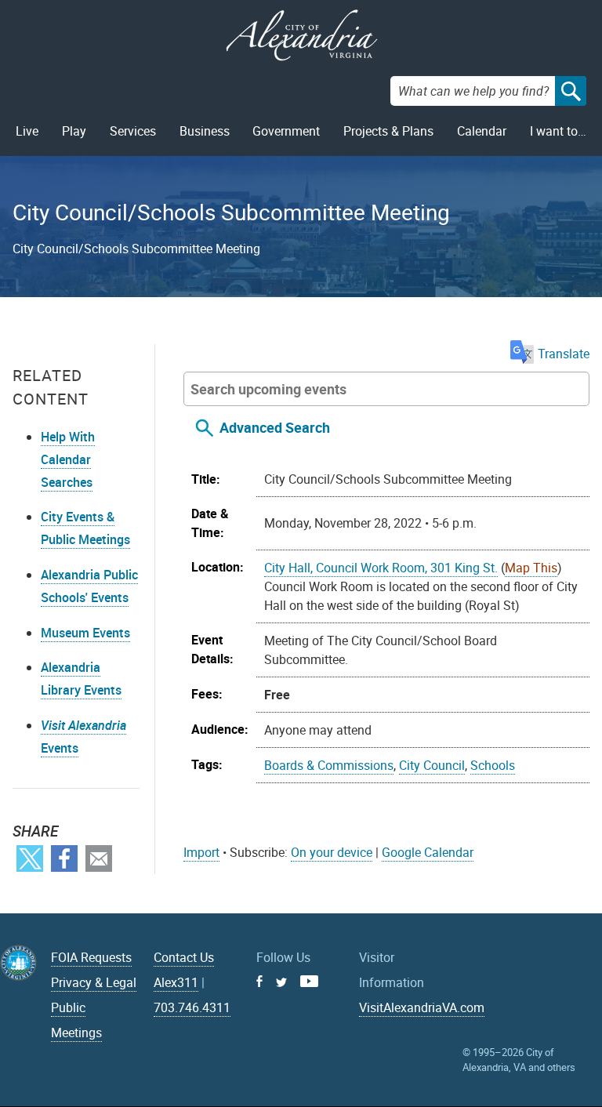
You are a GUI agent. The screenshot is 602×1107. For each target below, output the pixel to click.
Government (286, 131)
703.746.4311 (192, 1007)
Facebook (64, 858)
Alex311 (176, 982)
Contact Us (184, 957)
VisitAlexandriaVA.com (421, 1007)
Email (98, 858)
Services (133, 131)
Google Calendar (427, 852)
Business (205, 131)
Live (27, 131)
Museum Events (85, 632)
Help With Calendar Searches (68, 459)
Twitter (29, 858)
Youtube (309, 981)
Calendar (481, 131)
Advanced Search (274, 427)
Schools (492, 765)
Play (74, 131)
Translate (563, 353)
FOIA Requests (91, 957)
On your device (331, 852)
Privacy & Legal (93, 982)
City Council (432, 765)
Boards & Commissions (328, 765)
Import (201, 852)
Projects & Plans (388, 131)
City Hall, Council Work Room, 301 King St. (381, 567)
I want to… (558, 131)
